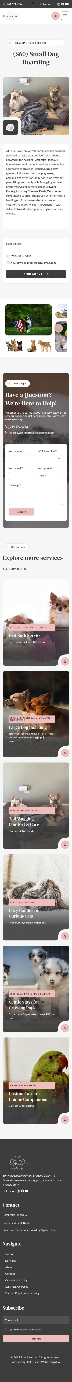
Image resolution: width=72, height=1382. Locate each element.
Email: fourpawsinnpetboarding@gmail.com (29, 1229)
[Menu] (65, 16)
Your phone (45, 468)
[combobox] (50, 459)
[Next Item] (58, 328)
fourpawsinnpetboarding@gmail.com (33, 262)
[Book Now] (55, 16)
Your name (16, 451)
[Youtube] (67, 4)
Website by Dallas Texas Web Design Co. (36, 1361)
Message (15, 485)
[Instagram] (59, 4)
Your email (16, 468)
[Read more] (65, 661)
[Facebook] (63, 4)
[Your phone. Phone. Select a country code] (43, 475)
